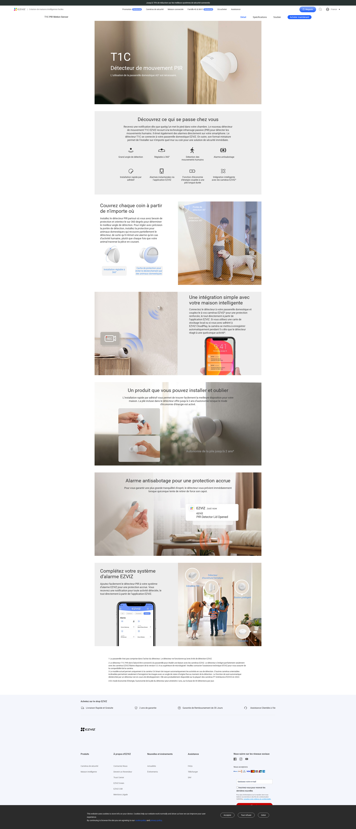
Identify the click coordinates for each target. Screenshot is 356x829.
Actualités (151, 766)
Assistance (235, 9)
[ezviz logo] (20, 9)
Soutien (277, 17)
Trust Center (118, 777)
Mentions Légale (120, 794)
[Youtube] (247, 759)
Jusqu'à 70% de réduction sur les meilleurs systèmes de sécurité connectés (178, 3)
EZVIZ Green (118, 783)
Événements (152, 772)
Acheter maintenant (299, 17)
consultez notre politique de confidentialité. (257, 799)
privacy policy (156, 820)
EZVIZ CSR (118, 789)
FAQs (190, 766)
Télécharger (193, 772)
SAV (189, 777)
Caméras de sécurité (155, 9)
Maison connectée (175, 9)
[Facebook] (236, 759)
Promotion (131, 9)
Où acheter (222, 9)
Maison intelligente (89, 772)
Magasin (309, 9)
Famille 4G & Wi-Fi (200, 9)
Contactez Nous (120, 766)
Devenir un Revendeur (122, 772)
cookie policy (140, 820)
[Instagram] (241, 759)
